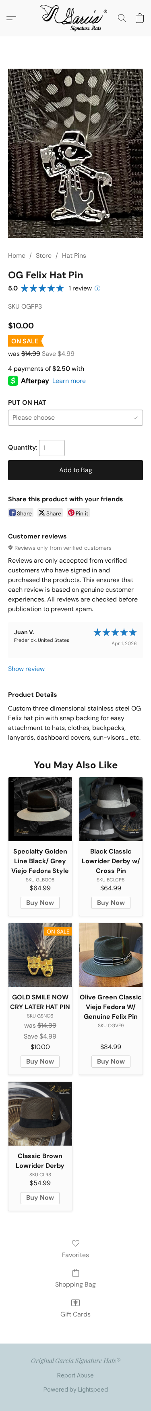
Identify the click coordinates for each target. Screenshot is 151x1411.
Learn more (69, 380)
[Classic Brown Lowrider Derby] (40, 1114)
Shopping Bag (75, 1284)
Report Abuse (75, 1375)
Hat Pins (74, 255)
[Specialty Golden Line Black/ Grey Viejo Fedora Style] (40, 809)
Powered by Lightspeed (75, 1389)
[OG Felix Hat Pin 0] (75, 153)
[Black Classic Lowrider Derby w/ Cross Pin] (111, 809)
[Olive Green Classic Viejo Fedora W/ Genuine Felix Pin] (111, 955)
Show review (26, 668)
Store (44, 255)
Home (16, 255)
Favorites (75, 1255)
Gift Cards (75, 1314)
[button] (75, 18)
